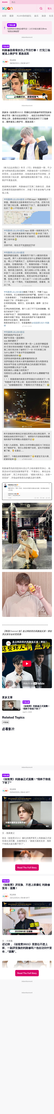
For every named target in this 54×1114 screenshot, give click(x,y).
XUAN (4, 2)
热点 (13, 2)
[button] (4, 26)
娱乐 (36, 15)
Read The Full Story (27, 867)
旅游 (44, 15)
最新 (11, 15)
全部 (4, 15)
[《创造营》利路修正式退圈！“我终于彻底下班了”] (11, 705)
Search (41, 8)
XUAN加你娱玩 (24, 15)
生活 (51, 15)
